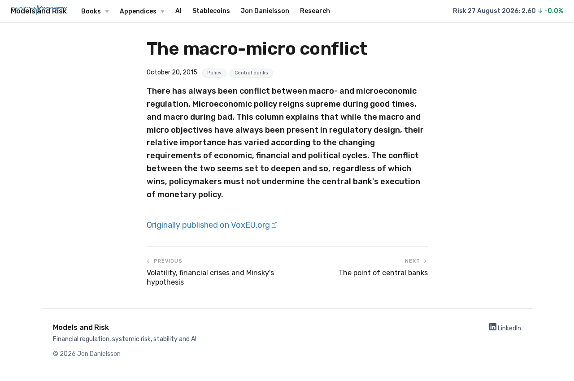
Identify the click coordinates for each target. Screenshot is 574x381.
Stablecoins (211, 11)
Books (91, 11)
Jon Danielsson (265, 11)
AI (178, 11)
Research (315, 11)
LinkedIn (508, 328)
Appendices (138, 11)
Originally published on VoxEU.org (209, 225)
